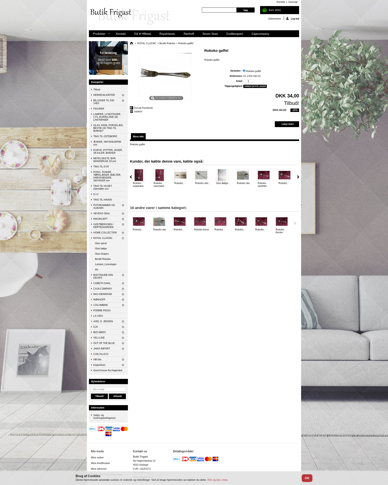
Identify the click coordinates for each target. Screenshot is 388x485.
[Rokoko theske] (283, 221)
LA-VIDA (98, 316)
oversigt (292, 2)
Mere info (138, 136)
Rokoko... (179, 183)
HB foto (97, 359)
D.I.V (96, 194)
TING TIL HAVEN (102, 199)
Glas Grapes (102, 253)
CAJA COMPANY (102, 288)
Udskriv (138, 111)
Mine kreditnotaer (100, 463)
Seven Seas (210, 33)
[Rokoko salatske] (265, 175)
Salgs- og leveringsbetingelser (104, 416)
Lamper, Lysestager (106, 264)
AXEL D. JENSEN (103, 321)
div (96, 269)
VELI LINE (99, 337)
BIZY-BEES (99, 332)
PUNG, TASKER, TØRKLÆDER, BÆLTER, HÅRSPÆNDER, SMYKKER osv (107, 176)
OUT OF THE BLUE (104, 343)
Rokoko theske (280, 231)
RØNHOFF (99, 299)
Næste (298, 177)
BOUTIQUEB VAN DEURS (103, 276)
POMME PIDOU (102, 310)
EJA (95, 326)
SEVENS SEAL (101, 213)
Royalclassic (167, 33)
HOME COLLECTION (105, 232)
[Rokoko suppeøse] (140, 175)
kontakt (281, 2)
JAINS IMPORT (101, 348)
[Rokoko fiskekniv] (181, 221)
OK (307, 478)
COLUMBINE (100, 305)
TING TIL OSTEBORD (105, 136)
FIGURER (98, 108)
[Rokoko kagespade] (222, 221)
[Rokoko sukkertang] (242, 221)
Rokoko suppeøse (138, 184)
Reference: (236, 76)
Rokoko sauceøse (159, 184)
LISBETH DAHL (102, 283)
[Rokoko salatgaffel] (286, 175)
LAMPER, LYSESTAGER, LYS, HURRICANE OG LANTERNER (107, 117)
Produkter (97, 34)
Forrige (131, 177)
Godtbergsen (234, 33)
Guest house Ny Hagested (107, 370)
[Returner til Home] (131, 43)
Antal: (239, 81)
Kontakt (121, 33)
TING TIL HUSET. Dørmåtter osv (102, 187)
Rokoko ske (243, 183)
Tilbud (96, 89)
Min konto (97, 451)
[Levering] (108, 74)
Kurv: (275, 10)
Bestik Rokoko (103, 259)
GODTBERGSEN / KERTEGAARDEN (103, 226)
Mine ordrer (97, 457)
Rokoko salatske (262, 184)
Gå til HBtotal (142, 33)
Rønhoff (189, 33)
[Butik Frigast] (132, 16)
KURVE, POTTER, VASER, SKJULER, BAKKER (108, 151)
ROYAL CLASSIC (103, 238)
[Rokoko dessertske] (140, 221)
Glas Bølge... (223, 183)
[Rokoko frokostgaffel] (182, 175)
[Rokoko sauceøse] (161, 175)
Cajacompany (260, 33)
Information (97, 407)
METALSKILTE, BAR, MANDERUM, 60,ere (104, 160)
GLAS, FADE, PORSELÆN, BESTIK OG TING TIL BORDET (108, 128)
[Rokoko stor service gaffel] (203, 175)
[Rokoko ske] (244, 175)
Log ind (295, 18)
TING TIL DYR (101, 166)
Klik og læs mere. (218, 479)
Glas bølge (101, 248)
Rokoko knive (201, 229)
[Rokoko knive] (202, 221)
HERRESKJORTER (104, 95)
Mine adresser (99, 468)
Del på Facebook (143, 108)
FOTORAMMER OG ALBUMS (104, 206)
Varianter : (236, 70)
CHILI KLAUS (100, 354)
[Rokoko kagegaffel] (263, 221)
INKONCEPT (100, 218)
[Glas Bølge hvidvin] (224, 175)
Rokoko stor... (202, 183)
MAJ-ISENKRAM (102, 294)
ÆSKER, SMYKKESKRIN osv (107, 143)
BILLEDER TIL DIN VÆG (103, 102)
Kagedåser (99, 365)
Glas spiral (101, 243)
